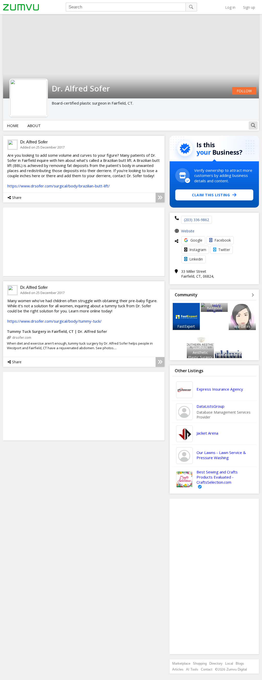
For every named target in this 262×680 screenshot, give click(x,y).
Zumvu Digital (236, 669)
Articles (177, 669)
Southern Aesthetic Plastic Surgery (200, 352)
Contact (206, 669)
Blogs (240, 663)
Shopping (200, 663)
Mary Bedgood (214, 306)
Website (187, 231)
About (34, 125)
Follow (244, 90)
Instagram (197, 249)
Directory (216, 663)
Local (229, 663)
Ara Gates (242, 326)
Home (13, 125)
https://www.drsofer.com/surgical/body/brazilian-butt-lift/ (58, 185)
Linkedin (196, 259)
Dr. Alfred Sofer (34, 142)
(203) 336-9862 (196, 219)
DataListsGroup (210, 406)
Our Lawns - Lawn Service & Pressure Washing (221, 455)
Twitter (224, 249)
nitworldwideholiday (232, 354)
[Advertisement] (214, 576)
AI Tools (192, 669)
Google (196, 240)
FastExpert (186, 326)
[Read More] (160, 197)
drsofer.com (21, 337)
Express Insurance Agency (219, 389)
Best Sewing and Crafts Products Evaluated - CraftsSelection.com (217, 477)
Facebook (222, 240)
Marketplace (181, 663)
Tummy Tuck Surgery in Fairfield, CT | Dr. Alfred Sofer (57, 331)
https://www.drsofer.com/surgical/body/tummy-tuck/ (54, 321)
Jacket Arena (207, 433)
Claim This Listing (211, 194)
